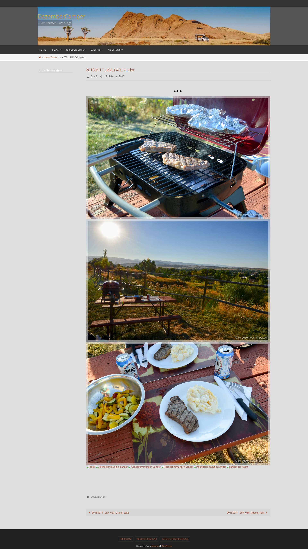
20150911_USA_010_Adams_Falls (246, 512)
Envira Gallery (50, 57)
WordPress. (166, 546)
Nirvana (155, 546)
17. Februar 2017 (114, 76)
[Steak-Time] (178, 403)
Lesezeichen (98, 496)
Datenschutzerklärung (175, 539)
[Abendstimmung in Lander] (178, 280)
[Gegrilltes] (178, 157)
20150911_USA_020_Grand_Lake (110, 512)
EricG (94, 76)
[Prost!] (90, 469)
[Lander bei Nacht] (237, 474)
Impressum (126, 539)
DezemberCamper (61, 16)
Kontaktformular (147, 539)
